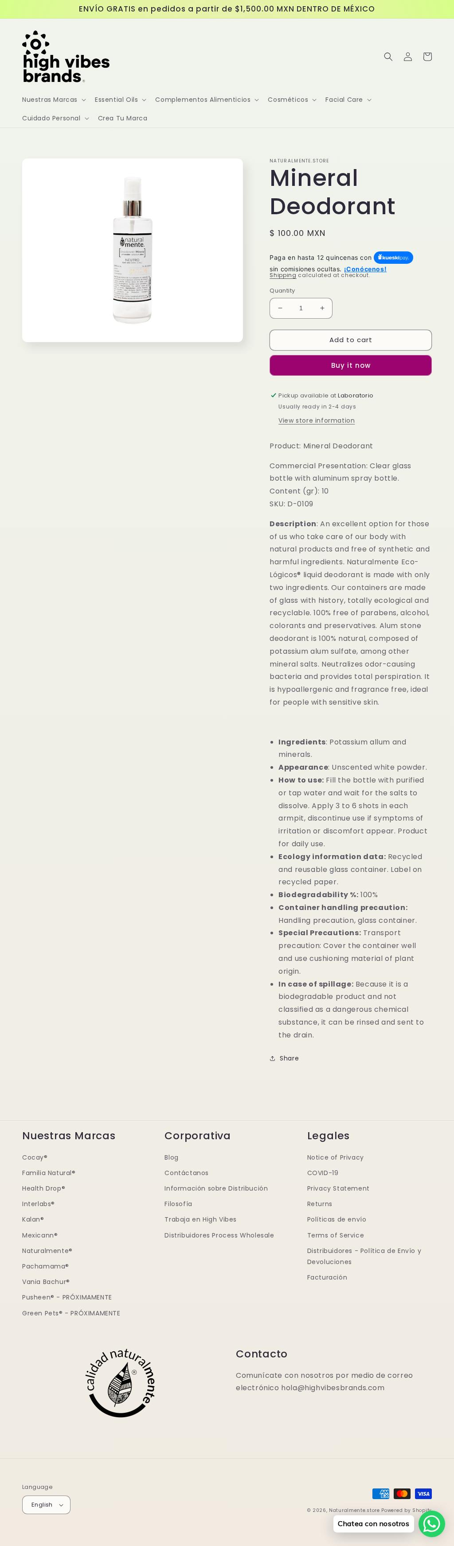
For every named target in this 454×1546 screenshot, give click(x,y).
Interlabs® (38, 1203)
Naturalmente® (47, 1250)
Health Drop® (43, 1188)
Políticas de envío (337, 1219)
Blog (171, 1157)
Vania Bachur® (46, 1281)
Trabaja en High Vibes (200, 1219)
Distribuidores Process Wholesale (219, 1235)
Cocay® (35, 1157)
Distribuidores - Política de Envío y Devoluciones (364, 1256)
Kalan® (33, 1219)
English (42, 1504)
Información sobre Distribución (216, 1188)
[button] (53, 99)
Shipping (283, 275)
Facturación (327, 1277)
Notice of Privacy (335, 1157)
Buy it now (351, 365)
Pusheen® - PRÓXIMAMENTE (67, 1297)
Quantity (282, 290)
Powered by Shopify (406, 1510)
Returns (320, 1203)
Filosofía (178, 1203)
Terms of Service (335, 1235)
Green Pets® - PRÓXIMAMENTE (71, 1313)
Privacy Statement (338, 1188)
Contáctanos (186, 1172)
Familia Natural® (49, 1172)
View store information (316, 420)
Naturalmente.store (354, 1510)
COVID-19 (323, 1172)
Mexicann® (40, 1235)
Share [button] (289, 1058)
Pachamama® (45, 1266)
